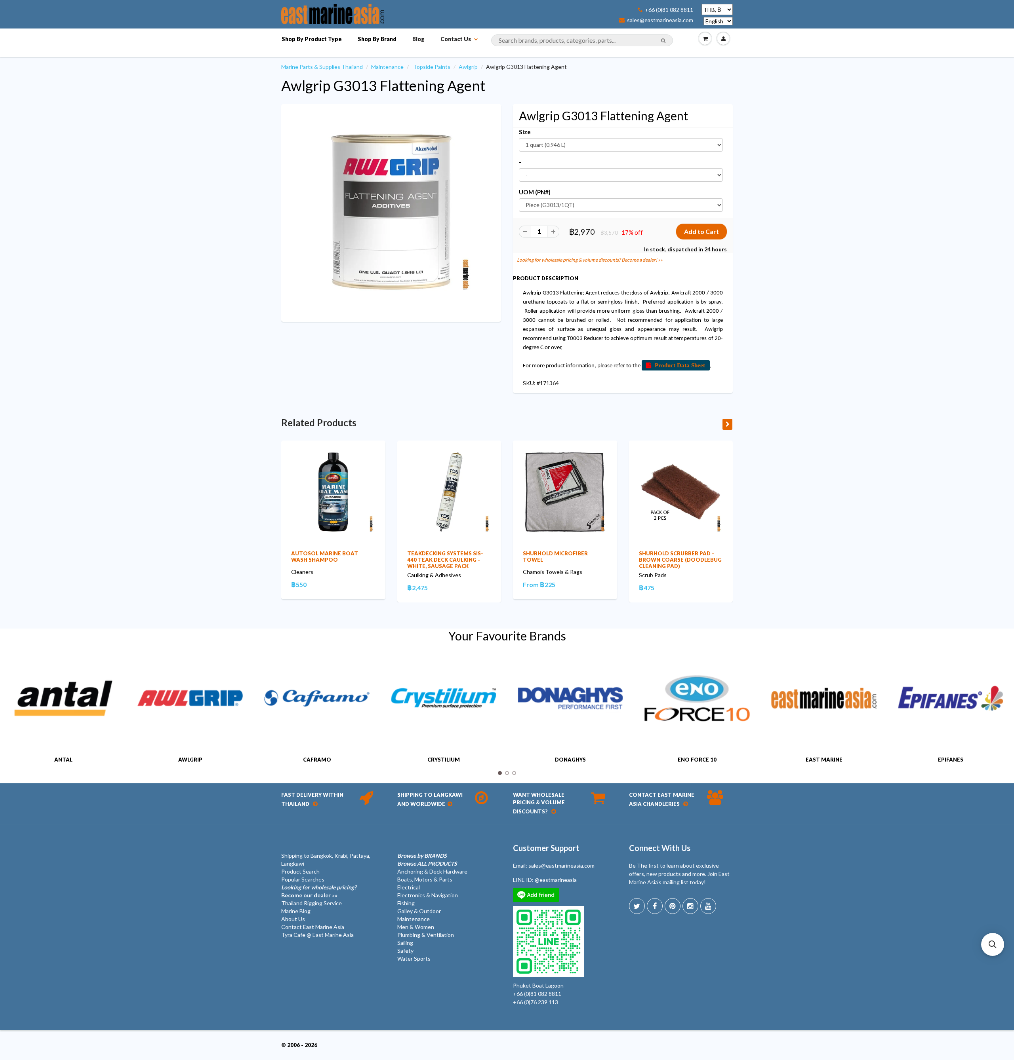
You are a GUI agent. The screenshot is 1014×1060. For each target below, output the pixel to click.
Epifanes (950, 759)
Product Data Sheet (680, 365)
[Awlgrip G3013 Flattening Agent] (391, 212)
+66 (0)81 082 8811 (669, 10)
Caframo (317, 759)
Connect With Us (659, 848)
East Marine (824, 759)
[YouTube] (708, 906)
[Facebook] (655, 906)
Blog (418, 39)
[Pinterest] (672, 906)
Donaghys (570, 759)
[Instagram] (690, 906)
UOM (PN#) (535, 192)
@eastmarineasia (556, 879)
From (539, 584)
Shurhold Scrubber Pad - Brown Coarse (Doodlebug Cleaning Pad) (680, 559)
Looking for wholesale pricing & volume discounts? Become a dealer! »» (590, 260)
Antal (63, 759)
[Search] (663, 40)
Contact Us (455, 39)
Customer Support (546, 848)
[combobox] (582, 40)
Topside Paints (431, 66)
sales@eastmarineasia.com (660, 20)
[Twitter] (637, 906)
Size (525, 131)
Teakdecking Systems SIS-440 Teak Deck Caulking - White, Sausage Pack (445, 559)
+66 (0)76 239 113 (535, 1002)
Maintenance (387, 66)
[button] (992, 944)
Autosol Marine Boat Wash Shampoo (324, 556)
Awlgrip (468, 66)
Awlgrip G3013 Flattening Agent (383, 85)
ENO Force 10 (697, 759)
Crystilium (443, 759)
